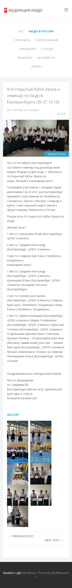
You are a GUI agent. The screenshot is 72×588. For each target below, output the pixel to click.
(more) (36, 66)
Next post (52, 540)
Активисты (46, 58)
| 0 (62, 114)
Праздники (27, 49)
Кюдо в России (41, 31)
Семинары (22, 40)
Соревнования (46, 40)
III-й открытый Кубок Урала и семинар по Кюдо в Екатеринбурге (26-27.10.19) (33, 95)
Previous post (23, 536)
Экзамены (25, 58)
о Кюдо (47, 49)
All (21, 31)
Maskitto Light (12, 573)
